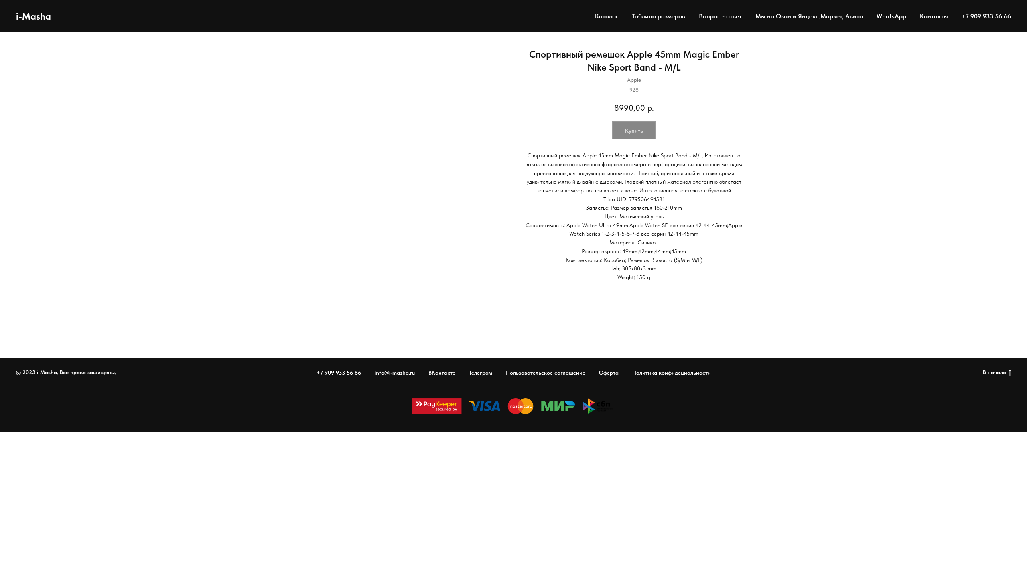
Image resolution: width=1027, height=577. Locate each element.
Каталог (606, 16)
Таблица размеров (658, 16)
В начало (994, 372)
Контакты (934, 16)
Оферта (609, 372)
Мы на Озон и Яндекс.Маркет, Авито (809, 16)
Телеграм (480, 372)
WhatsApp (891, 16)
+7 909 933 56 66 (986, 16)
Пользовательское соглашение (545, 372)
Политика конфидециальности (671, 372)
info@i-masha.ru (395, 372)
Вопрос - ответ (720, 16)
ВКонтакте (441, 372)
